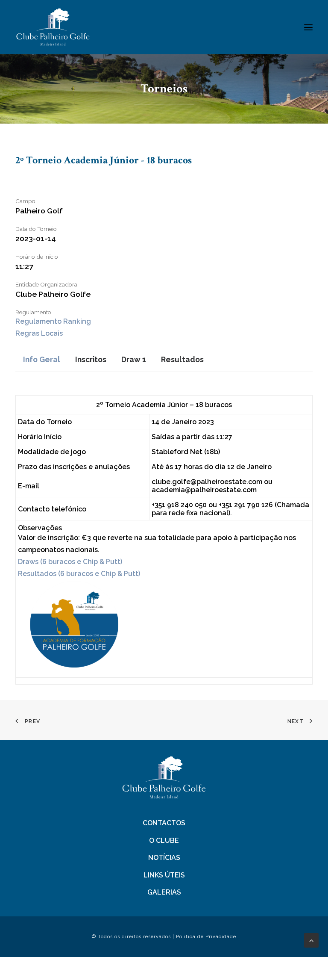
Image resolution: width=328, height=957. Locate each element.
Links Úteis (164, 875)
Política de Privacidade (206, 936)
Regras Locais (39, 333)
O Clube (164, 840)
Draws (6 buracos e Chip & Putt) (70, 562)
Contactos (164, 823)
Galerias (164, 892)
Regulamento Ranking (53, 321)
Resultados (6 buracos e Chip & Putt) (79, 574)
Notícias (164, 858)
